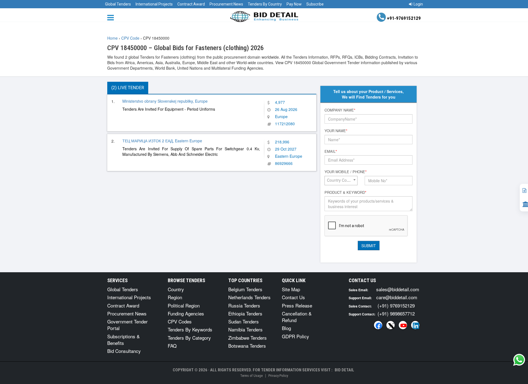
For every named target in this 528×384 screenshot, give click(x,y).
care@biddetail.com (396, 297)
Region (175, 297)
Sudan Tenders (243, 321)
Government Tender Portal (127, 324)
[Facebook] (378, 325)
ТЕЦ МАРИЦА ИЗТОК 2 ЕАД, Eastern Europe (162, 140)
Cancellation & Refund (297, 316)
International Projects (154, 4)
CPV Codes (180, 321)
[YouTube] (403, 325)
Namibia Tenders (245, 329)
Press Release (297, 305)
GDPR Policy (295, 336)
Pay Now (294, 4)
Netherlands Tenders (249, 297)
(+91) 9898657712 (396, 313)
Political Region (184, 305)
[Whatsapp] (519, 360)
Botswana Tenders (247, 345)
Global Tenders (118, 4)
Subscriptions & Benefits (123, 339)
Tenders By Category (189, 337)
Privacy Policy (278, 376)
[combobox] (341, 180)
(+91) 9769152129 (396, 305)
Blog (286, 328)
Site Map (291, 289)
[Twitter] (390, 325)
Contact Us (293, 297)
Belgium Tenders (245, 289)
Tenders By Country (265, 4)
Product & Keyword (345, 192)
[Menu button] (112, 17)
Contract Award (191, 4)
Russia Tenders (244, 305)
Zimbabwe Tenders (247, 337)
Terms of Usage (251, 376)
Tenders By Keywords (190, 329)
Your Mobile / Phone (345, 171)
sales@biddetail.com (397, 289)
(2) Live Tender (127, 87)
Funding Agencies (186, 313)
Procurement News (226, 4)
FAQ (172, 345)
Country (176, 289)
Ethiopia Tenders (245, 313)
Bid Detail (344, 369)
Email (330, 151)
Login (418, 4)
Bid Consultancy (124, 350)
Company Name (339, 110)
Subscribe (315, 4)
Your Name (335, 130)
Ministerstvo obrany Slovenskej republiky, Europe (165, 101)
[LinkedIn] (415, 325)
